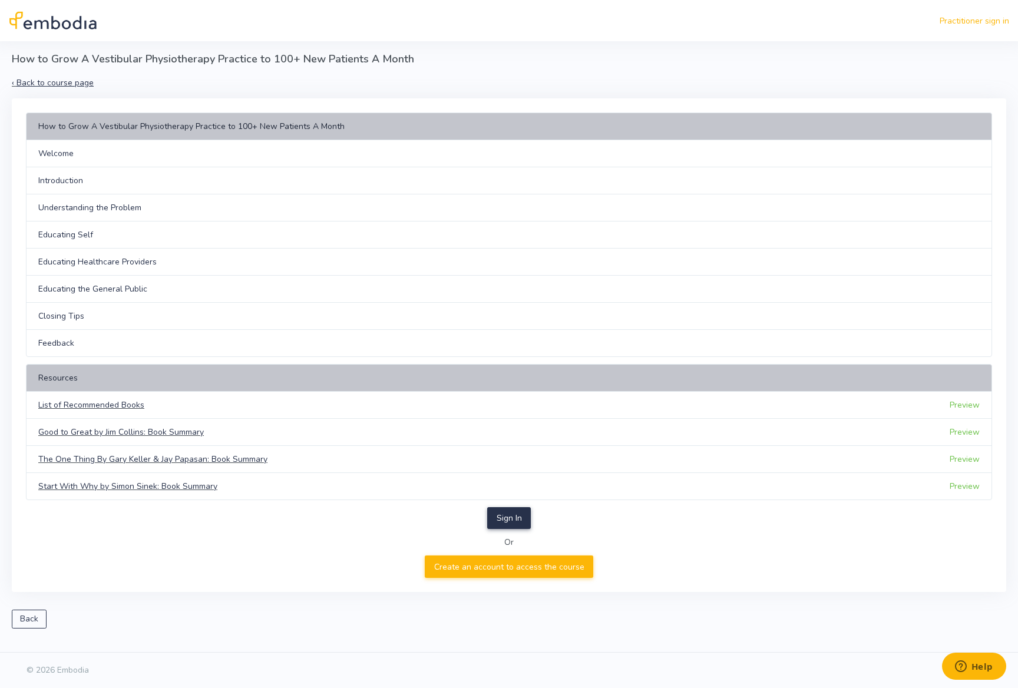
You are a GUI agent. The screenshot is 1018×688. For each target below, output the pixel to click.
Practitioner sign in (974, 21)
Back (29, 618)
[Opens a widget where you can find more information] (973, 667)
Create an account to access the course (509, 567)
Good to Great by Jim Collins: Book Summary (121, 432)
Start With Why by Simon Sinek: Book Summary (127, 486)
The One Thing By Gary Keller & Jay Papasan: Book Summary (152, 459)
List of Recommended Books (91, 405)
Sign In (509, 518)
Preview (965, 405)
